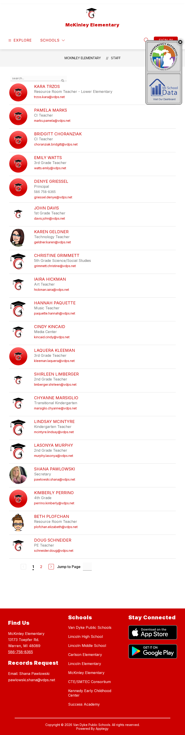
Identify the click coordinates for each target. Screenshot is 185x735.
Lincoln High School (85, 636)
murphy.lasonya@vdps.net (53, 456)
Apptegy (102, 728)
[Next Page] (51, 566)
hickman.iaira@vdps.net (51, 289)
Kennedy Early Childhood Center (89, 692)
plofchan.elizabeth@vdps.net (56, 527)
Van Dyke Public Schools (89, 627)
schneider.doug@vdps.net (53, 550)
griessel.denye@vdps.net (53, 197)
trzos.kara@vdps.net (49, 97)
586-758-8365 (20, 652)
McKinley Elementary (83, 58)
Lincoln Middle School (87, 645)
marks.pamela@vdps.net (52, 120)
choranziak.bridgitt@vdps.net (56, 144)
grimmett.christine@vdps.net (55, 266)
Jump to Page (69, 566)
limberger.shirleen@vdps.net (55, 384)
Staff (116, 58)
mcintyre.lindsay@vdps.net (54, 432)
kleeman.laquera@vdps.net (54, 361)
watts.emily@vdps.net (50, 168)
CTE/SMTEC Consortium (89, 681)
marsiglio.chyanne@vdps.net (55, 408)
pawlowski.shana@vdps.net (54, 479)
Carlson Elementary (85, 654)
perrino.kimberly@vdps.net (54, 503)
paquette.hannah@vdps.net (54, 313)
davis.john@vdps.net (49, 218)
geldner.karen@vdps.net (52, 242)
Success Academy (84, 704)
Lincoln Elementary (84, 663)
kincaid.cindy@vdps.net (51, 337)
